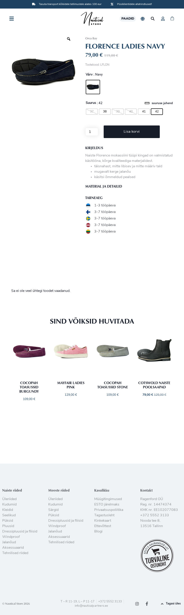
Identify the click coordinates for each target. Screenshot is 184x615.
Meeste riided (59, 490)
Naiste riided (12, 490)
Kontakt (146, 490)
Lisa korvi (132, 132)
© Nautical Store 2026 (16, 604)
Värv (89, 74)
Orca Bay (91, 38)
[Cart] (172, 18)
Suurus (91, 103)
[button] (152, 18)
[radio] (93, 87)
